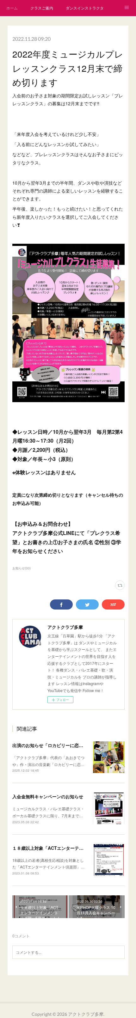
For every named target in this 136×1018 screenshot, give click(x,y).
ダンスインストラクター (85, 7)
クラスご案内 (41, 7)
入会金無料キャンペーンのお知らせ (47, 796)
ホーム (12, 7)
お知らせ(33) (21, 568)
